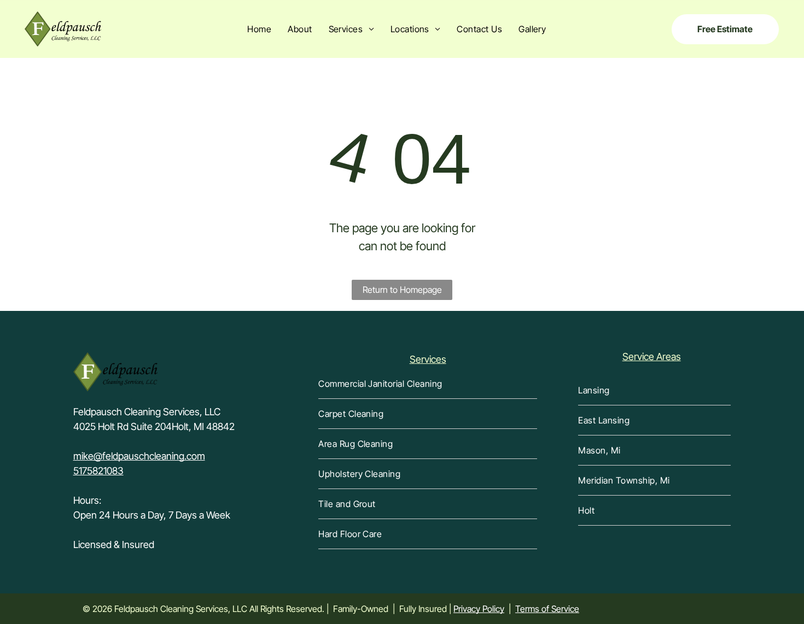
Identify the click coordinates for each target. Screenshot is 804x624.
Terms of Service (547, 608)
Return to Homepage (402, 289)
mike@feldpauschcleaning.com (139, 456)
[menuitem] (259, 29)
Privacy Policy (478, 608)
